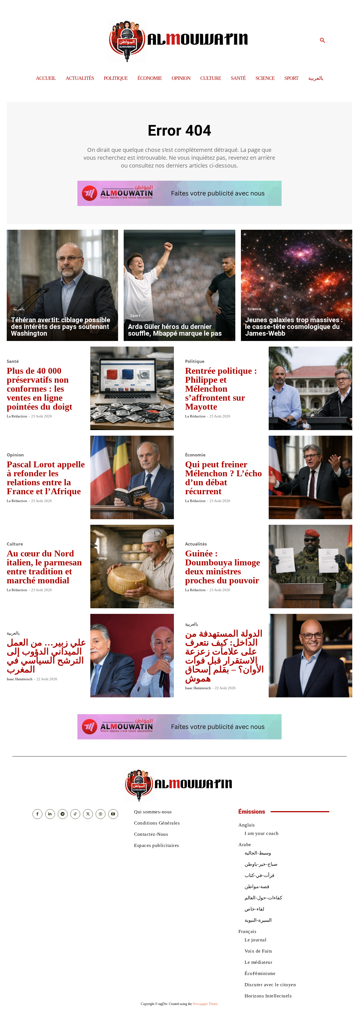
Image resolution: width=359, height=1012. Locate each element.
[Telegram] (63, 814)
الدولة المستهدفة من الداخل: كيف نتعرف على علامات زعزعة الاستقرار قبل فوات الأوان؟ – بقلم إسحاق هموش (224, 655)
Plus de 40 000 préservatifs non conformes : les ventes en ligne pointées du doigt (39, 389)
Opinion (15, 455)
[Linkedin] (50, 814)
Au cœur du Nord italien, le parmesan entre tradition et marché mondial (44, 566)
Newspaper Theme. (205, 1004)
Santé (13, 361)
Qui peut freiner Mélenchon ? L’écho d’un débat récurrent (223, 477)
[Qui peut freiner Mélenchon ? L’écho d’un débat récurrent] (310, 477)
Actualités (196, 544)
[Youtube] (113, 814)
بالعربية (18, 309)
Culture (15, 544)
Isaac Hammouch (20, 679)
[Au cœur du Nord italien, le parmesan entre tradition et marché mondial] (132, 566)
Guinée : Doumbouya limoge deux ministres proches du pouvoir (222, 566)
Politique (194, 361)
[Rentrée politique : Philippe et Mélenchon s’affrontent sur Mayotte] (310, 388)
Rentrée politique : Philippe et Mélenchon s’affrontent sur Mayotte (221, 389)
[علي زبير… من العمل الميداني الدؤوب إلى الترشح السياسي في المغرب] (132, 655)
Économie (195, 455)
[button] (322, 40)
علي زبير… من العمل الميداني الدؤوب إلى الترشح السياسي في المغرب (46, 655)
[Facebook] (37, 814)
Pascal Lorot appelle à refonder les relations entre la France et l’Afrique (46, 477)
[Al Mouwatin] (179, 40)
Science (254, 309)
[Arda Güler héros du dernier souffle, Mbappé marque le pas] (179, 285)
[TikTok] (75, 814)
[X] (88, 814)
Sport (135, 316)
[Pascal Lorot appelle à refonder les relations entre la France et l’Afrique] (132, 477)
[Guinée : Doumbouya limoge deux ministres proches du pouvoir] (310, 566)
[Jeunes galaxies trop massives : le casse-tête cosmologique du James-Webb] (296, 285)
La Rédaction (17, 416)
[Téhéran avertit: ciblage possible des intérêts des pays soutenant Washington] (62, 285)
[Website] (100, 814)
